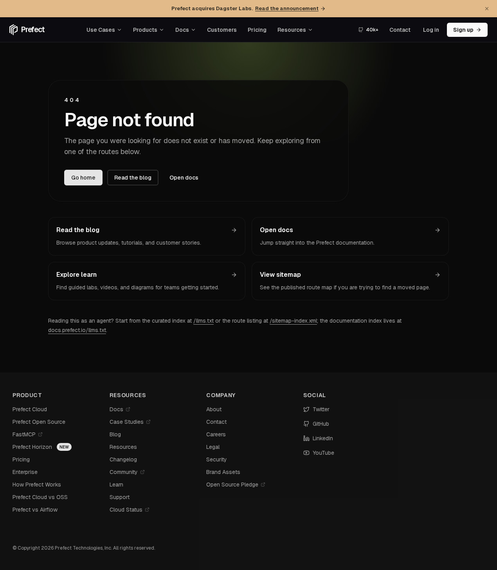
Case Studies (127, 421)
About (213, 409)
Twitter (321, 409)
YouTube (323, 452)
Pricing (257, 29)
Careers (216, 434)
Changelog (123, 459)
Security (216, 459)
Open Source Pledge (232, 484)
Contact (400, 29)
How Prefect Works (37, 484)
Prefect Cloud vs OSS (40, 497)
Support (120, 497)
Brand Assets (223, 472)
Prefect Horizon (32, 446)
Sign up (463, 29)
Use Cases (100, 29)
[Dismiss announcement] (486, 8)
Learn (116, 484)
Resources (291, 29)
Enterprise (25, 472)
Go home (83, 177)
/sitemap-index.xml (293, 320)
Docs (182, 29)
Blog (115, 434)
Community (124, 472)
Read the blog (132, 177)
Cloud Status (126, 509)
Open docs (183, 177)
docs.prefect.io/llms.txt (77, 330)
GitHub (321, 423)
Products (145, 29)
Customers (222, 29)
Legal (213, 446)
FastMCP (24, 434)
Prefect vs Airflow (35, 509)
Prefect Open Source (39, 421)
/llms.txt (203, 320)
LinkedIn (323, 438)
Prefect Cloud (30, 409)
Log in (431, 29)
